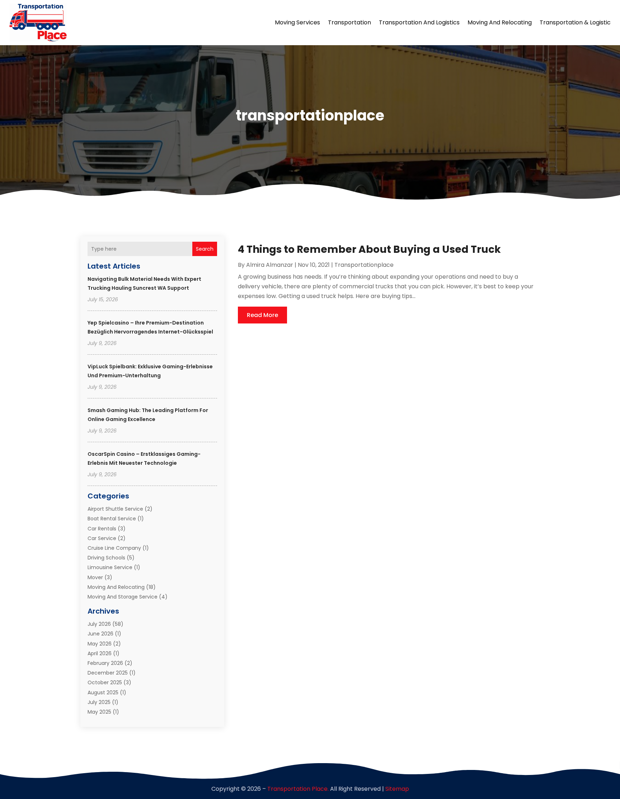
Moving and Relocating (500, 22)
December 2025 (108, 672)
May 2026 (100, 643)
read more (262, 315)
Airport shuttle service (115, 508)
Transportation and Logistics (419, 22)
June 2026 (100, 633)
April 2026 (100, 653)
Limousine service (110, 567)
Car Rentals (102, 528)
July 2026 (99, 624)
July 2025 (99, 702)
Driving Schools (106, 557)
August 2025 (103, 692)
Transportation (349, 22)
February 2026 (105, 663)
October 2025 (105, 682)
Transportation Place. (298, 789)
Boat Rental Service (112, 518)
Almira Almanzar (269, 265)
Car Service (102, 538)
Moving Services (297, 22)
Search (204, 248)
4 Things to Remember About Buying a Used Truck (369, 249)
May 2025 (99, 711)
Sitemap (397, 789)
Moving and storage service (123, 596)
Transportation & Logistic (575, 22)
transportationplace (364, 265)
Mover (95, 577)
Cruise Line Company (114, 548)
